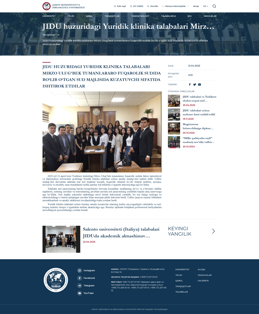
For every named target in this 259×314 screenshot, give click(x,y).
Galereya (203, 280)
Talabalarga (168, 16)
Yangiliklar (210, 16)
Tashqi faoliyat (140, 16)
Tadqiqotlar (112, 16)
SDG (190, 16)
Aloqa (201, 269)
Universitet (49, 16)
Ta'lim (70, 16)
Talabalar (181, 292)
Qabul (89, 16)
